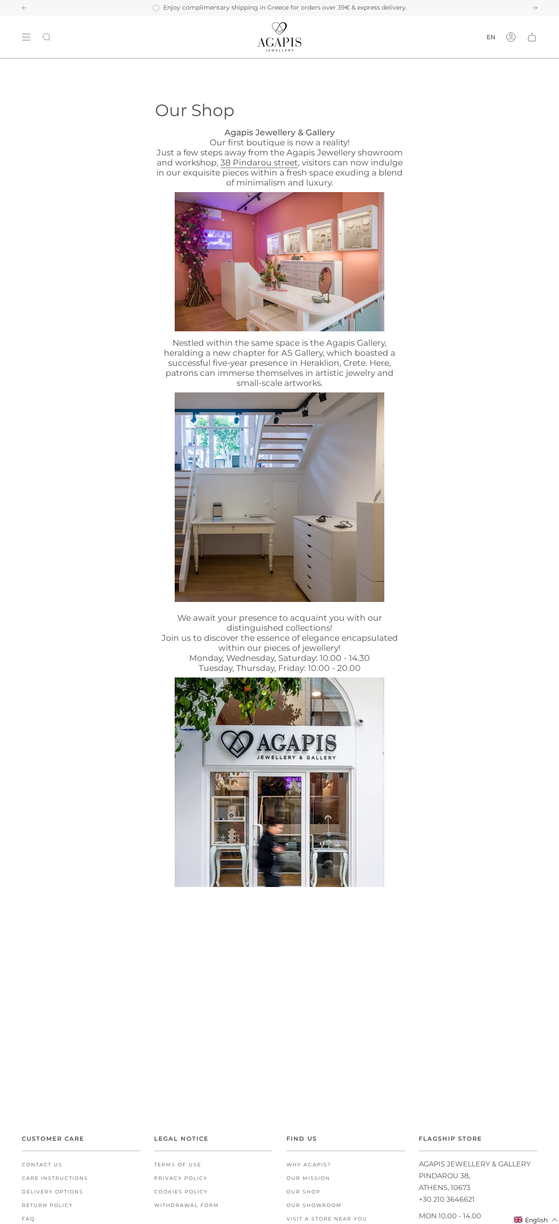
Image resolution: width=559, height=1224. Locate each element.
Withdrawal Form (186, 1205)
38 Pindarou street (259, 163)
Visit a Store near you (326, 1219)
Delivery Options (52, 1192)
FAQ (28, 1219)
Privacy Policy (180, 1178)
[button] (536, 1220)
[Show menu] (26, 37)
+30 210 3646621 (447, 1199)
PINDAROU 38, (444, 1176)
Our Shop (303, 1192)
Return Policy (47, 1205)
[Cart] (532, 37)
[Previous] (24, 8)
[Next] (535, 8)
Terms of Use (177, 1165)
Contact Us (42, 1165)
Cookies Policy (181, 1192)
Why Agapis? (308, 1165)
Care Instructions (55, 1178)
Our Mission (308, 1178)
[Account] (511, 37)
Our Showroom (314, 1205)
